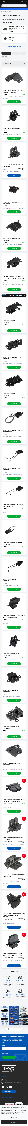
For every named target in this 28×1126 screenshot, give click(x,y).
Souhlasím (14, 1122)
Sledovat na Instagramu (15, 1029)
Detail (14, 175)
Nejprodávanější (6, 53)
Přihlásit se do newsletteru (9, 1057)
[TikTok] (10, 1086)
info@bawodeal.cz (8, 1080)
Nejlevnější (15, 53)
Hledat (24, 5)
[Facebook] (2, 1086)
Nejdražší (22, 53)
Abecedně (4, 56)
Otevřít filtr (7, 63)
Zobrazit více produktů (14, 46)
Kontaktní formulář (9, 1091)
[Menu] (26, 2)
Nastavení (14, 1117)
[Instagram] (6, 1086)
